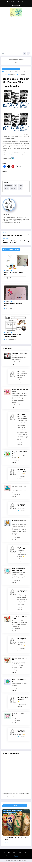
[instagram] (17, 5)
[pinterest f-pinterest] (19, 5)
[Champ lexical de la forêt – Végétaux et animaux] (16, 323)
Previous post (6, 232)
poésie (16, 71)
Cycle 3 (15, 851)
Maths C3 (14, 810)
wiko (25, 71)
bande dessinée (7, 71)
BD (10, 71)
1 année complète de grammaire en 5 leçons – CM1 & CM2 (14, 241)
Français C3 (11, 69)
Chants (20, 851)
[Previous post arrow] (28, 234)
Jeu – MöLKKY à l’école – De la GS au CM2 (15, 839)
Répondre (14, 364)
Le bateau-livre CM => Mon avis (12, 235)
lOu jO (5, 74)
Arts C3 (5, 69)
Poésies (17, 69)
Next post (5, 238)
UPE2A (14, 852)
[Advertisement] (16, 34)
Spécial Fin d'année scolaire (9, 812)
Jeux (4, 810)
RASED (9, 852)
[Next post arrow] (28, 241)
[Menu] (3, 53)
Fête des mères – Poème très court (13, 304)
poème (13, 71)
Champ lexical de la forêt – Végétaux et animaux (12, 335)
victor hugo (20, 71)
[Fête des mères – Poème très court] (16, 292)
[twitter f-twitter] (15, 5)
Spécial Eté (19, 810)
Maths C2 (9, 810)
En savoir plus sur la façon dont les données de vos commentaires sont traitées (15, 795)
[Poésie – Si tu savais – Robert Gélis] (16, 262)
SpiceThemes (16, 856)
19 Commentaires (22, 74)
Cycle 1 (5, 851)
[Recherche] (24, 53)
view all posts (5, 226)
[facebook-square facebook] (13, 5)
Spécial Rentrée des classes (22, 852)
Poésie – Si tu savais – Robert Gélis (13, 273)
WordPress (17, 855)
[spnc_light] (28, 53)
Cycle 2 (10, 851)
